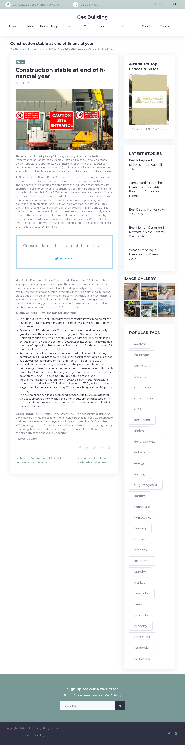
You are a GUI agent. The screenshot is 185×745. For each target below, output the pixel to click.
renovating (142, 637)
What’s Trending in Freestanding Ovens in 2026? (145, 254)
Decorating (70, 26)
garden (139, 496)
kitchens (140, 550)
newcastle (141, 593)
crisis (137, 409)
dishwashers (143, 452)
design (139, 431)
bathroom (141, 355)
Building (28, 26)
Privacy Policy (35, 735)
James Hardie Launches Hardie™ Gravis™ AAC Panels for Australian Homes (146, 189)
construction (143, 398)
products (141, 615)
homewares (142, 517)
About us (148, 26)
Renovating (48, 26)
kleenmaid (142, 561)
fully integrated (145, 485)
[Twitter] (168, 733)
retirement (142, 658)
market (139, 582)
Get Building (92, 17)
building (140, 376)
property (140, 626)
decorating (142, 420)
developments (144, 441)
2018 (26, 48)
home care (142, 506)
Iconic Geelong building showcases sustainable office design (90, 460)
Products (129, 26)
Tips (114, 26)
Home (14, 48)
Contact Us (168, 26)
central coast (143, 387)
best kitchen (143, 365)
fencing (139, 474)
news (138, 604)
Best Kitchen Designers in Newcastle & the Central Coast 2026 (147, 232)
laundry (140, 571)
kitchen (139, 539)
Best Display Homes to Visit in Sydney (148, 212)
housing (140, 528)
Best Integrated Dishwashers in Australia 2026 (146, 165)
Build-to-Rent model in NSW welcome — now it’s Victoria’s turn (39, 460)
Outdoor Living (95, 26)
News (13, 26)
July (36, 48)
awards (139, 344)
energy (139, 463)
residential (141, 647)
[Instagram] (176, 733)
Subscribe (120, 705)
